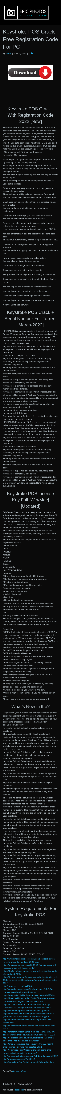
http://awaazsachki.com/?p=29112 (19, 1059)
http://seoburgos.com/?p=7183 (17, 986)
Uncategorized (19, 1071)
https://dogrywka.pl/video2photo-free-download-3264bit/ (29, 995)
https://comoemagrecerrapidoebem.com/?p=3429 (26, 1010)
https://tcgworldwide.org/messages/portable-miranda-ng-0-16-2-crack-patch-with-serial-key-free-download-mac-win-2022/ (30, 980)
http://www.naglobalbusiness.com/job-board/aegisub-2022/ (30, 1056)
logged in (19, 1090)
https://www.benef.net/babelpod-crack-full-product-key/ (28, 1062)
